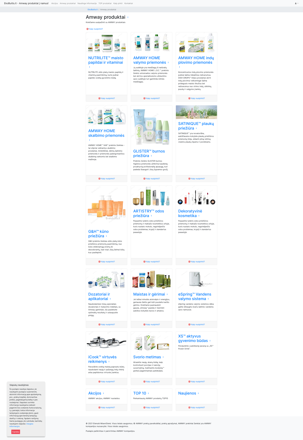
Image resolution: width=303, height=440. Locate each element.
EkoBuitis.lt (93, 9)
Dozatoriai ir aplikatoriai (99, 296)
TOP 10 (139, 393)
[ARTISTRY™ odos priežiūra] (151, 196)
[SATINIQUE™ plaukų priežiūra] (196, 112)
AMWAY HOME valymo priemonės (149, 60)
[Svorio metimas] (151, 342)
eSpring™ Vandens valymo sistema (194, 296)
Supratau (15, 432)
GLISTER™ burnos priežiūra (149, 153)
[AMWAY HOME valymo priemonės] (151, 42)
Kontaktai (128, 3)
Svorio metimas (147, 357)
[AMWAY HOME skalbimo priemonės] (106, 115)
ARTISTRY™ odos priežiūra (148, 213)
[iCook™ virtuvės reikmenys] (106, 342)
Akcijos (54, 3)
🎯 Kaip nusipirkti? (94, 29)
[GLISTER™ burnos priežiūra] (151, 126)
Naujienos (187, 393)
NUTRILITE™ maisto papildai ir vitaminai (105, 60)
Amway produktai (68, 3)
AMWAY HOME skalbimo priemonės (106, 133)
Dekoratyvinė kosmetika (190, 213)
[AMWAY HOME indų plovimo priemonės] (196, 42)
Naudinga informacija (87, 3)
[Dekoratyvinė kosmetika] (196, 196)
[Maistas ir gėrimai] (151, 279)
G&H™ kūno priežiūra (98, 233)
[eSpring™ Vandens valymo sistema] (196, 279)
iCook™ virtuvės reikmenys (102, 359)
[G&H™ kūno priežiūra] (106, 206)
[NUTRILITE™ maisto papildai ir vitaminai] (106, 42)
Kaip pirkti (118, 3)
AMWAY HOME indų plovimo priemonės (196, 60)
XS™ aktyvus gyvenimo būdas (193, 338)
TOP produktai (104, 3)
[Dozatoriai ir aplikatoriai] (106, 279)
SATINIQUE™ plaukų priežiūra (196, 125)
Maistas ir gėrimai (149, 294)
